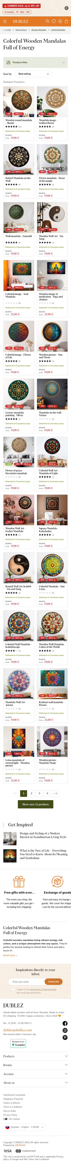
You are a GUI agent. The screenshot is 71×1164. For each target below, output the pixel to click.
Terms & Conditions (12, 1107)
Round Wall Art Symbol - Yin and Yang (18, 587)
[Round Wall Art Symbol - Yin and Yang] (18, 568)
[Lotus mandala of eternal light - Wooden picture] (18, 741)
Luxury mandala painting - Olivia (14, 414)
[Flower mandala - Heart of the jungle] (52, 159)
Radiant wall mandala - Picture (52, 703)
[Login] (60, 21)
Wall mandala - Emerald (18, 236)
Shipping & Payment (13, 1099)
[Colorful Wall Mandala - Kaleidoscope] (18, 625)
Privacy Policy (10, 1115)
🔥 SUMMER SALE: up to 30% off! (21, 6)
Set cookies (14, 1119)
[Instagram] (65, 1030)
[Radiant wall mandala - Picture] (52, 683)
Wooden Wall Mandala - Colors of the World (52, 645)
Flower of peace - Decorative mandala (16, 471)
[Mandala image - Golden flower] (52, 101)
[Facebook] (65, 1023)
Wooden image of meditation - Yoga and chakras (51, 297)
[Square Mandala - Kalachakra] (52, 510)
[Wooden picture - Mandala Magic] (52, 741)
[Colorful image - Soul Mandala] (18, 275)
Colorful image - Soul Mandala (16, 295)
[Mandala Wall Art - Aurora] (18, 683)
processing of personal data (43, 989)
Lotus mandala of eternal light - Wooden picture (17, 763)
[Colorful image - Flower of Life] (18, 336)
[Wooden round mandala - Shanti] (18, 101)
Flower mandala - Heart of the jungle (52, 179)
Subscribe (53, 981)
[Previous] (15, 793)
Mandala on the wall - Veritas (51, 414)
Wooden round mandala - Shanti (18, 121)
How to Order (9, 1111)
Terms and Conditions (38, 1159)
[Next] (55, 793)
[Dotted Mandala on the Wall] (18, 159)
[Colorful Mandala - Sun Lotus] (52, 568)
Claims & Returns (11, 1103)
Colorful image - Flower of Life (18, 356)
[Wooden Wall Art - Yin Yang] (52, 217)
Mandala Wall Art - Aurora (15, 703)
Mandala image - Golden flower (48, 121)
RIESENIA (20, 1145)
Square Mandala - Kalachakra (48, 529)
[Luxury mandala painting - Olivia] (18, 394)
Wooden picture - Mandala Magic (48, 761)
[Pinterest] (65, 1037)
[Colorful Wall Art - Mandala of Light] (52, 452)
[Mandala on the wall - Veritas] (52, 394)
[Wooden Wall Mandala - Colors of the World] (52, 625)
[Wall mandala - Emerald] (18, 217)
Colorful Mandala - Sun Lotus (52, 587)
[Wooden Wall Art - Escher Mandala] (18, 510)
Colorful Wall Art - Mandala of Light (49, 471)
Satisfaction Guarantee (14, 1095)
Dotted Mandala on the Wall (18, 179)
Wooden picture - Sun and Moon (50, 356)
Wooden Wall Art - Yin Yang (51, 237)
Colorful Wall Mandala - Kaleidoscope (18, 645)
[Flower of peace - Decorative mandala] (18, 452)
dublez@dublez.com (17, 1030)
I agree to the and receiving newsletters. (36, 991)
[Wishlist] (54, 21)
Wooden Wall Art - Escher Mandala (15, 529)
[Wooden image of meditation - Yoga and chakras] (52, 275)
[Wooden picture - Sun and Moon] (52, 336)
